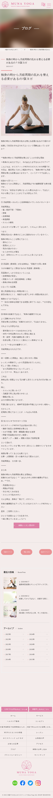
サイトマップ (39, 755)
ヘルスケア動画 (13, 721)
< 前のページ (7, 552)
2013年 (32, 659)
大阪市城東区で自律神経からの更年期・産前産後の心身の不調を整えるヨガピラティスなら (13, 727)
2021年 (8, 644)
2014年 (8, 659)
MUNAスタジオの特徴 (13, 732)
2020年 (32, 644)
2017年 (8, 654)
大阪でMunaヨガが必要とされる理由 (40, 727)
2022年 (32, 639)
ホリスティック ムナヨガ (13, 738)
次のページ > (45, 552)
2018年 (32, 649)
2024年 (32, 634)
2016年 (32, 654)
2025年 (8, 634)
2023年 (8, 639)
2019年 (8, 649)
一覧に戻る (26, 552)
